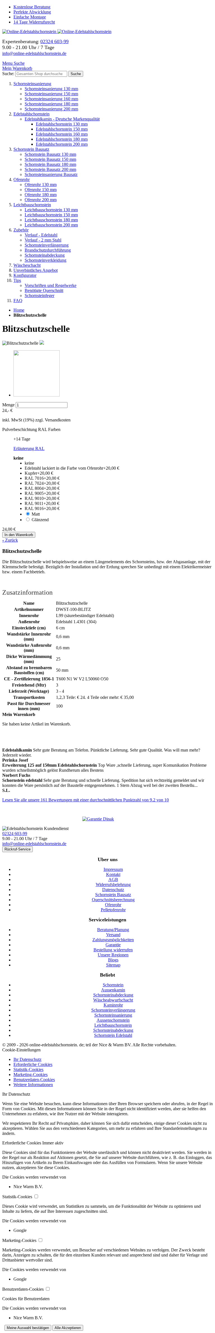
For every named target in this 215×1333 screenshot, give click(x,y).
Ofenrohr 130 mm (41, 184)
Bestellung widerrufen (113, 949)
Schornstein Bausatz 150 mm (50, 159)
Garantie (113, 944)
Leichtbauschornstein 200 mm (51, 224)
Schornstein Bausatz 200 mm (50, 169)
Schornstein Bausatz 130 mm (50, 154)
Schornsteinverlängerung (47, 245)
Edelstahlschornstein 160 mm (62, 134)
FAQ (17, 300)
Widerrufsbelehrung (113, 884)
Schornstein (113, 984)
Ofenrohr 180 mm (41, 194)
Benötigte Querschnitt (44, 290)
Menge (8, 404)
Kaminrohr (113, 1005)
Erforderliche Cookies (32, 1064)
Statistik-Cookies (28, 1069)
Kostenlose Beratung (31, 6)
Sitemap (113, 965)
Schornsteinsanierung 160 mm (51, 98)
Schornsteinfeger (39, 295)
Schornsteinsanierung (32, 83)
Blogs (113, 960)
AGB (113, 879)
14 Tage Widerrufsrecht (34, 22)
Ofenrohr (21, 179)
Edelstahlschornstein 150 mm (62, 129)
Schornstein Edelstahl (113, 1035)
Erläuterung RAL (29, 448)
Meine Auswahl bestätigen (28, 1328)
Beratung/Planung (113, 929)
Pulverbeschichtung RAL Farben (31, 429)
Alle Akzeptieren (68, 1328)
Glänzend (40, 519)
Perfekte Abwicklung (32, 12)
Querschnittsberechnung (113, 899)
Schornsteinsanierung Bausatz (51, 174)
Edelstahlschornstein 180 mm (62, 139)
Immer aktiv (53, 1142)
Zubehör (21, 230)
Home (18, 310)
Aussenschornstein (113, 1020)
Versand (113, 934)
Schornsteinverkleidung (45, 260)
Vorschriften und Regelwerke (50, 285)
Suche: (8, 73)
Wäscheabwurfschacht (113, 1000)
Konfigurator (24, 275)
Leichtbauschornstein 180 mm (51, 219)
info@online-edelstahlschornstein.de (34, 53)
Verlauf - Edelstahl (41, 235)
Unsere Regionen (113, 954)
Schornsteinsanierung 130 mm (51, 88)
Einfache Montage (29, 17)
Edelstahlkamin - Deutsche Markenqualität (62, 119)
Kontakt (113, 874)
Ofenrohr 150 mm (41, 189)
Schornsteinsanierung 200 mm (51, 108)
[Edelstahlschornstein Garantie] (107, 819)
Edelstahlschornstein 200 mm (62, 144)
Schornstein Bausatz (31, 149)
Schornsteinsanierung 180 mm (51, 103)
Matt (36, 514)
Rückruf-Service (17, 849)
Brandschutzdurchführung (48, 250)
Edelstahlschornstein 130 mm (62, 124)
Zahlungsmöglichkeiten (113, 939)
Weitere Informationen (33, 1084)
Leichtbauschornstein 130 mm (51, 209)
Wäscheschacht (27, 265)
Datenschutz (113, 889)
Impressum (113, 869)
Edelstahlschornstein (31, 114)
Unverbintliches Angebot (35, 270)
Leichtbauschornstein (32, 204)
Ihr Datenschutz (27, 1059)
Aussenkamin (113, 989)
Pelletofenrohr (113, 909)
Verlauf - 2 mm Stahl (43, 240)
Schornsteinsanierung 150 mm (51, 93)
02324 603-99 (14, 833)
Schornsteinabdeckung (45, 255)
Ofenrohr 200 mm (41, 199)
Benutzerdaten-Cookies (34, 1079)
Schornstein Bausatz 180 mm (50, 164)
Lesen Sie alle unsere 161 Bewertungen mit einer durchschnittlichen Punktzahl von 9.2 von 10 (85, 800)
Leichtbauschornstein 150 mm (51, 214)
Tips (17, 280)
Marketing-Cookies (30, 1074)
